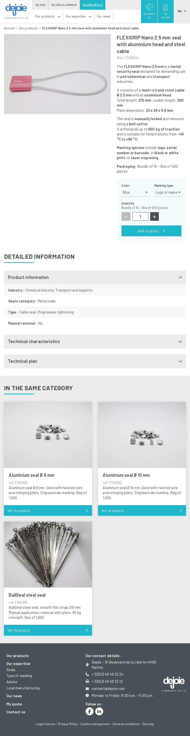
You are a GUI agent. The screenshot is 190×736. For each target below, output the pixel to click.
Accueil (9, 28)
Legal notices (45, 724)
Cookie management (95, 724)
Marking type (163, 185)
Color (125, 185)
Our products (28, 28)
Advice (11, 682)
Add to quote (148, 230)
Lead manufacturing (23, 688)
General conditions (126, 724)
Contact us (15, 712)
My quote (14, 704)
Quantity (127, 203)
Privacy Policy (67, 724)
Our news (14, 696)
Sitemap (148, 724)
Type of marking (19, 675)
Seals (10, 669)
